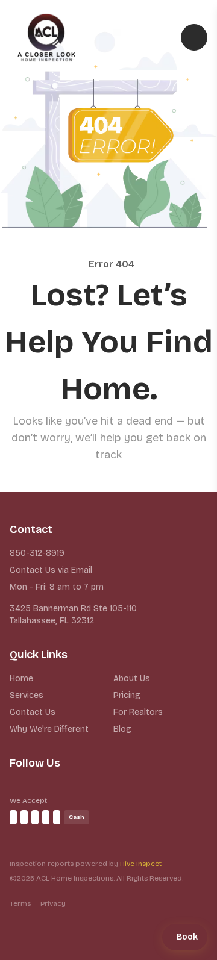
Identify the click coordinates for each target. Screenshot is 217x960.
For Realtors (138, 712)
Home (21, 678)
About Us (131, 678)
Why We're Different (49, 729)
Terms (20, 903)
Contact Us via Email (51, 570)
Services (26, 695)
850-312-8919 (37, 553)
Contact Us (32, 712)
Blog (122, 729)
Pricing (126, 695)
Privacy (53, 903)
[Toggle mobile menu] (194, 37)
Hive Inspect (141, 863)
